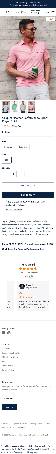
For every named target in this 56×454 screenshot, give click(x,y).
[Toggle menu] (3, 12)
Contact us (6, 348)
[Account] (47, 12)
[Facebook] (3, 332)
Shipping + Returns (10, 357)
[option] (28, 58)
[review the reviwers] (16, 293)
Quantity (6, 168)
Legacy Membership (11, 353)
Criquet (8, 132)
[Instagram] (8, 332)
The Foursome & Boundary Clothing (20, 435)
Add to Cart (28, 185)
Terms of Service (9, 365)
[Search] (9, 12)
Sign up (9, 407)
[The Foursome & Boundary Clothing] (28, 12)
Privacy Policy (8, 370)
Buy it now (28, 194)
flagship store (27, 5)
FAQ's (4, 361)
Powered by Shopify (41, 435)
